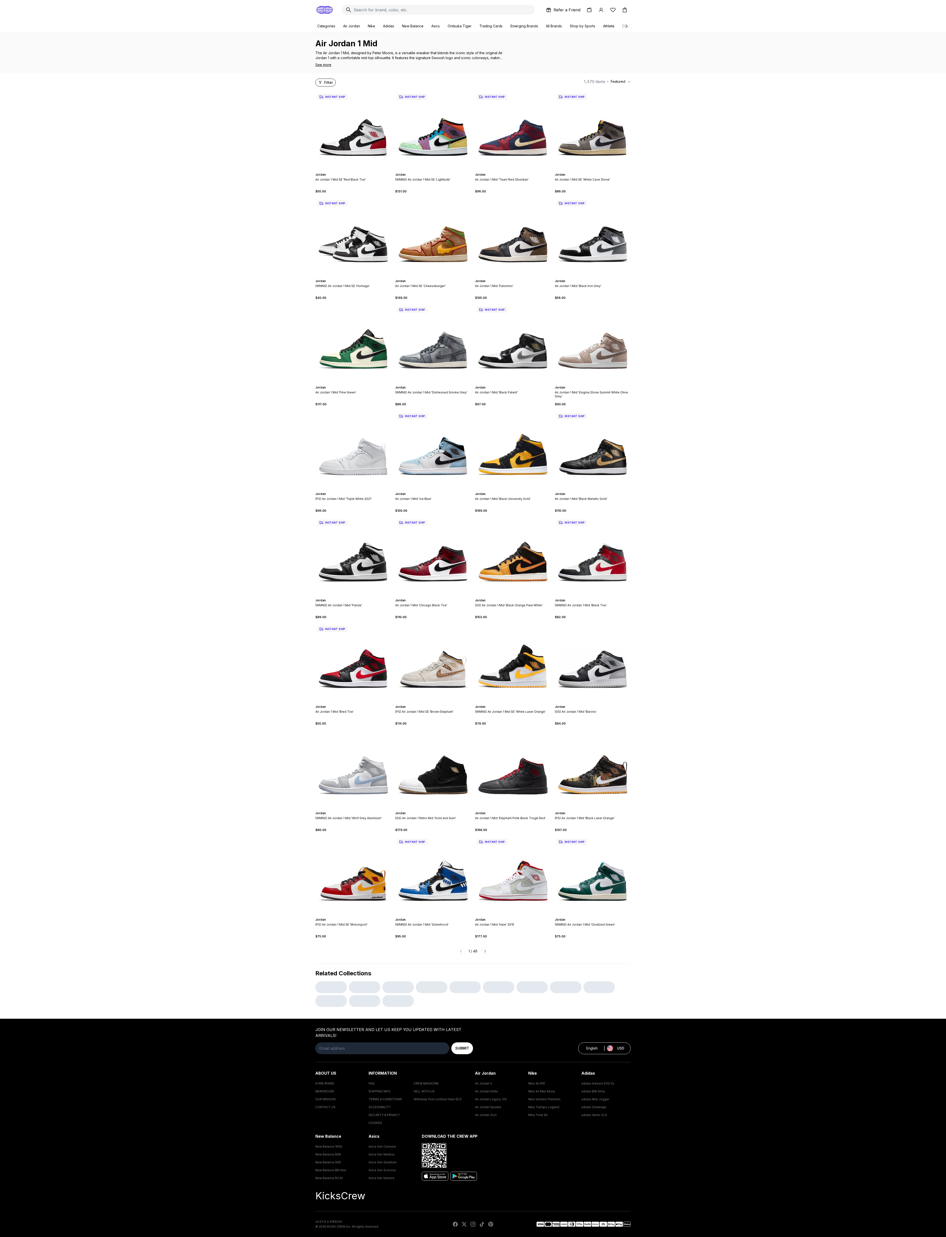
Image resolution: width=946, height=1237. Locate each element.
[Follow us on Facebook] (455, 1224)
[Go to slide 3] (352, 170)
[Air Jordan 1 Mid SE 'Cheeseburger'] (433, 236)
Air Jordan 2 (483, 1083)
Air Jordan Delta (486, 1091)
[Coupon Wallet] (589, 10)
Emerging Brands (524, 26)
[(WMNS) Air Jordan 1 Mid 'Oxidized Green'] (593, 875)
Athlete (608, 26)
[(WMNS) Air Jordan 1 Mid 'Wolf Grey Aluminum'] (353, 768)
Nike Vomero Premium (544, 1099)
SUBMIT (462, 1048)
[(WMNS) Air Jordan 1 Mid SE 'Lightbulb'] (433, 130)
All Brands (554, 26)
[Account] (601, 10)
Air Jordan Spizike (488, 1107)
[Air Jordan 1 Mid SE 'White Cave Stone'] (593, 130)
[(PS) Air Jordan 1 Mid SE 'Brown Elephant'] (433, 662)
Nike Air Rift (536, 1083)
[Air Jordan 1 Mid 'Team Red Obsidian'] (513, 130)
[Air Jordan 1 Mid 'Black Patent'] (513, 343)
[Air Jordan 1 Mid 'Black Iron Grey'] (593, 236)
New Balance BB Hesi (330, 1170)
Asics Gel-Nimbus (382, 1154)
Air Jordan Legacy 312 (491, 1099)
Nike (371, 26)
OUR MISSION (325, 1099)
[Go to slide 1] (348, 170)
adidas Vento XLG (594, 1115)
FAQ (371, 1083)
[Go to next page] (485, 951)
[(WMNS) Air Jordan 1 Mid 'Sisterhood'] (433, 875)
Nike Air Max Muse (541, 1091)
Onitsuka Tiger (460, 26)
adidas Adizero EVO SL (598, 1083)
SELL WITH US (424, 1091)
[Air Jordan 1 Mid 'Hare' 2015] (513, 875)
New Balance (412, 26)
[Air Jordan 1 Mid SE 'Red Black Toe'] (353, 130)
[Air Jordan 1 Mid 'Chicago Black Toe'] (433, 555)
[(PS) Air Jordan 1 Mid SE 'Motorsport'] (353, 875)
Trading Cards (491, 26)
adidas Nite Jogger (595, 1099)
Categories (326, 26)
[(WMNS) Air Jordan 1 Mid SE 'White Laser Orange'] (513, 662)
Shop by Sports (582, 26)
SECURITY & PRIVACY (384, 1115)
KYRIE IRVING (324, 1083)
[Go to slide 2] (350, 170)
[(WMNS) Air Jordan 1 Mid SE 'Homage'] (353, 236)
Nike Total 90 (538, 1115)
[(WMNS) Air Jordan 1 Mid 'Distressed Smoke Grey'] (433, 343)
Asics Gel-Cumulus (382, 1146)
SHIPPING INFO (379, 1091)
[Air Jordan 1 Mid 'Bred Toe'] (353, 662)
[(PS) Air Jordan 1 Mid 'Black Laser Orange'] (593, 768)
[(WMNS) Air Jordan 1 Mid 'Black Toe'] (593, 555)
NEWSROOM (324, 1091)
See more (323, 65)
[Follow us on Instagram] (473, 1224)
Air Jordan (351, 26)
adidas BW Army (593, 1091)
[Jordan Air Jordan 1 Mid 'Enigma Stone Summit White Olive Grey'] (593, 343)
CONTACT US (325, 1107)
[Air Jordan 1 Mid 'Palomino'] (513, 236)
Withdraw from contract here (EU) (437, 1099)
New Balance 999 (328, 1162)
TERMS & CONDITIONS (385, 1099)
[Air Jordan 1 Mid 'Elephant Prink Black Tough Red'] (513, 768)
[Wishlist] (613, 10)
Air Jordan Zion (486, 1115)
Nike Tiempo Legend (543, 1107)
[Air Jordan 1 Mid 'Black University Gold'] (513, 449)
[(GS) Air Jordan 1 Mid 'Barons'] (593, 662)
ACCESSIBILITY (380, 1107)
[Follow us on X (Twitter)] (464, 1224)
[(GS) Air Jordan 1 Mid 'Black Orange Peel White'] (513, 555)
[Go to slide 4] (354, 170)
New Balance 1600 (328, 1146)
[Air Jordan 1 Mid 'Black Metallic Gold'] (593, 449)
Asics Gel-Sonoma (382, 1170)
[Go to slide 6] (358, 170)
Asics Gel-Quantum (383, 1162)
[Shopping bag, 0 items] (625, 10)
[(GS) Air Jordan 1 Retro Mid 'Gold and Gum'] (433, 768)
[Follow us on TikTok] (481, 1224)
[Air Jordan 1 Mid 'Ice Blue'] (433, 449)
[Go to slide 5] (356, 170)
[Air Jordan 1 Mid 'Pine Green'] (353, 343)
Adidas (388, 26)
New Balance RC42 (329, 1178)
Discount (629, 26)
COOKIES (375, 1123)
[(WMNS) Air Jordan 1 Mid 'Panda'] (353, 555)
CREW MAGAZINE (426, 1083)
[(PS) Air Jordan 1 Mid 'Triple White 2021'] (353, 449)
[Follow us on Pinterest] (490, 1224)
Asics (435, 26)
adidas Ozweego (594, 1107)
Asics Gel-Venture (381, 1178)
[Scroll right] (626, 26)
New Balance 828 (328, 1154)
